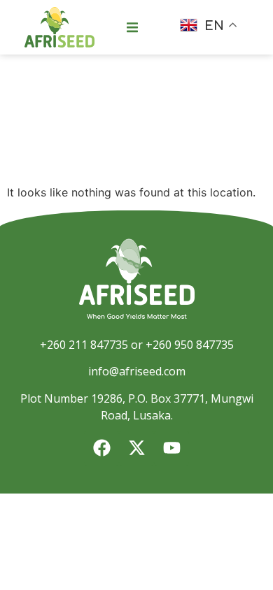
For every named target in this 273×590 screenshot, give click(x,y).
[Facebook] (101, 448)
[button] (132, 27)
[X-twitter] (136, 448)
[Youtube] (171, 448)
